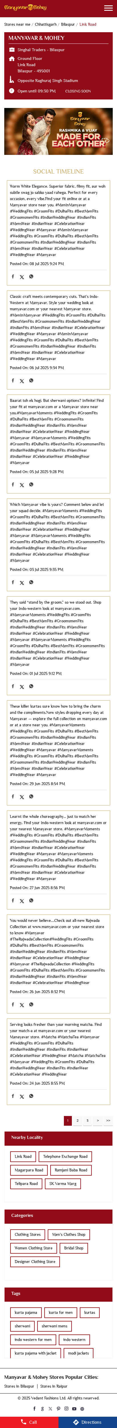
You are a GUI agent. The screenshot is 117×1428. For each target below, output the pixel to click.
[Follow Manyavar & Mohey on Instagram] (66, 1408)
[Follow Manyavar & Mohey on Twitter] (51, 1408)
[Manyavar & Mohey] (25, 8)
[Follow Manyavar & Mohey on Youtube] (74, 1408)
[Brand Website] (82, 1408)
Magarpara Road (29, 1170)
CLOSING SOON (78, 91)
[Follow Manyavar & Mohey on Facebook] (35, 1408)
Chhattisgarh (46, 24)
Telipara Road (26, 1184)
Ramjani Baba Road (71, 1170)
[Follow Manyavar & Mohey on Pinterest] (58, 1408)
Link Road (23, 1156)
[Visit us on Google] (43, 1408)
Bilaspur (68, 24)
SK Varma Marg (62, 1184)
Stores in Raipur (54, 1386)
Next (97, 1121)
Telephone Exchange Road (65, 1156)
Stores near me (17, 24)
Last (108, 1121)
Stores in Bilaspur (19, 1386)
